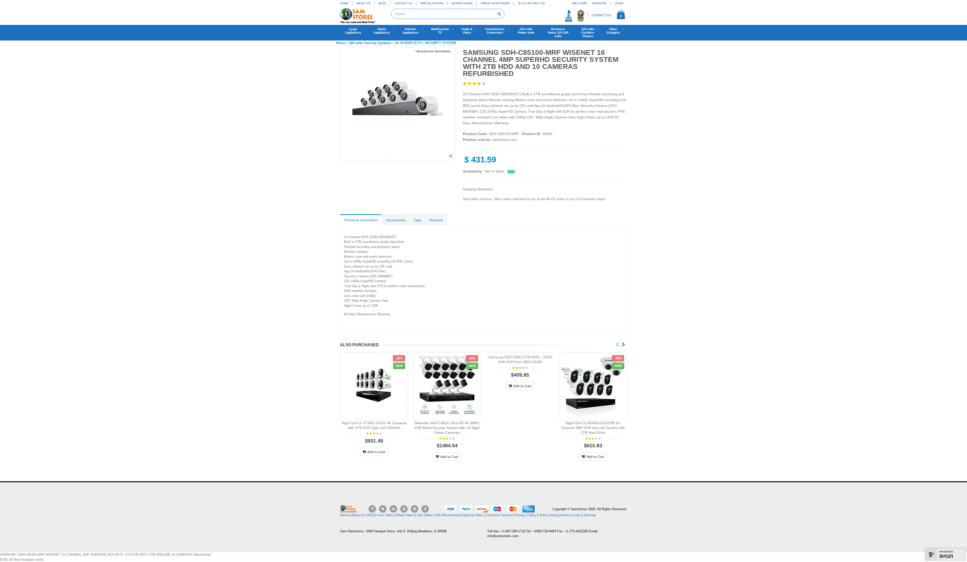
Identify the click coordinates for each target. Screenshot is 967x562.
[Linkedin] (393, 509)
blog (554, 515)
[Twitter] (383, 509)
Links (577, 515)
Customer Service (499, 515)
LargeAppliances (353, 30)
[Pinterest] (414, 509)
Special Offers (432, 3)
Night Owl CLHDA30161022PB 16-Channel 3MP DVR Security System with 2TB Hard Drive (593, 428)
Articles (564, 515)
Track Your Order (494, 3)
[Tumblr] (425, 509)
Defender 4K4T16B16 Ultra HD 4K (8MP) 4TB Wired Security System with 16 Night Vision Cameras (447, 428)
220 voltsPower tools (526, 30)
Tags (417, 220)
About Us (363, 3)
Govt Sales (385, 515)
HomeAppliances (382, 30)
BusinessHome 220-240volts (558, 32)
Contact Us (403, 3)
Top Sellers (425, 515)
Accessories (395, 220)
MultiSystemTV (440, 30)
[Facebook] (372, 509)
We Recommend (448, 515)
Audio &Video (467, 30)
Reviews (436, 220)
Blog (382, 3)
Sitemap (590, 515)
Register (599, 3)
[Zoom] (451, 156)
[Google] (404, 509)
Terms (544, 515)
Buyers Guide (462, 3)
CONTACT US (601, 15)
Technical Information (361, 220)
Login (618, 3)
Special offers (473, 515)
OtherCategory (613, 30)
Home (344, 3)
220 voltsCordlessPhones (587, 32)
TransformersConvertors (495, 30)
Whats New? (405, 515)
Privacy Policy (525, 515)
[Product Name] (374, 386)
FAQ (370, 515)
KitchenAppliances (410, 30)
